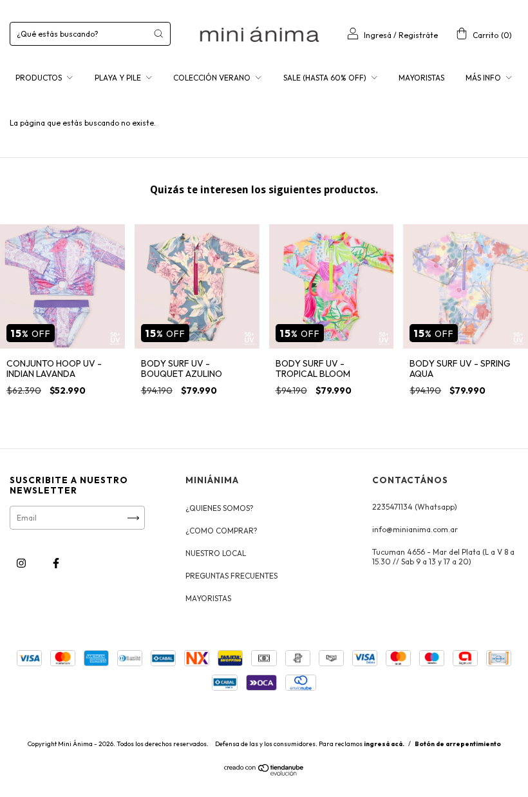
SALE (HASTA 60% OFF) (325, 77)
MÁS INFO (484, 77)
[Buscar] (158, 33)
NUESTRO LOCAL (215, 553)
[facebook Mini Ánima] (56, 563)
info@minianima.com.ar (415, 529)
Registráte (418, 35)
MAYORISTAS (421, 77)
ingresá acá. (384, 744)
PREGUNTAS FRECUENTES (231, 576)
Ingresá (377, 35)
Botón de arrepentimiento (458, 744)
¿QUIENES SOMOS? (219, 508)
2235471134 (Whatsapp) (414, 507)
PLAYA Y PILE (119, 77)
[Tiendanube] (264, 773)
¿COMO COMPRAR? (221, 530)
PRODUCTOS (39, 77)
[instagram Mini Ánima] (22, 563)
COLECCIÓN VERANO (212, 77)
